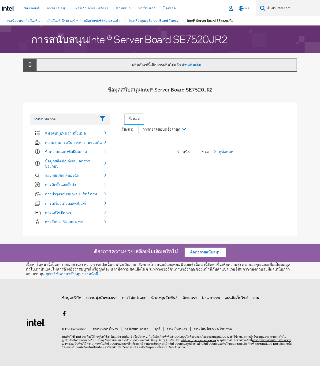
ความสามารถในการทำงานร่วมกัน (73, 142)
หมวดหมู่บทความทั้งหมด (65, 133)
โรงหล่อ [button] (169, 8)
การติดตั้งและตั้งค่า (60, 184)
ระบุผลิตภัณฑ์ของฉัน (62, 175)
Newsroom (211, 298)
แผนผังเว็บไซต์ (236, 298)
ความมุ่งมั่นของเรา (101, 298)
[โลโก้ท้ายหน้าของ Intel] (35, 322)
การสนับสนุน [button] (57, 8)
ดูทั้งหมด (226, 152)
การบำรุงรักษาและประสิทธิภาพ (71, 194)
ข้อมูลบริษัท (72, 298)
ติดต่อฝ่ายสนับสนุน (205, 252)
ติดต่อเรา (189, 298)
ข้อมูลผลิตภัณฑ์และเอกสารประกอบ (67, 163)
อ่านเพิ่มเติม (191, 65)
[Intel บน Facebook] (64, 315)
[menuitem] (61, 21)
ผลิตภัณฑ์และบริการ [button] (91, 8)
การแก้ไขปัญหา (58, 212)
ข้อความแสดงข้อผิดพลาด (66, 151)
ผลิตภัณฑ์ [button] (31, 8)
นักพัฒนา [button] (123, 8)
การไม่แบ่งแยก (134, 298)
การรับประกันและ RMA (64, 222)
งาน (256, 298)
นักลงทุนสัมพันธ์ (164, 298)
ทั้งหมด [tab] (134, 118)
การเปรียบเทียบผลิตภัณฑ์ (65, 203)
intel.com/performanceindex (198, 340)
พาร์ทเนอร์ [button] (147, 8)
